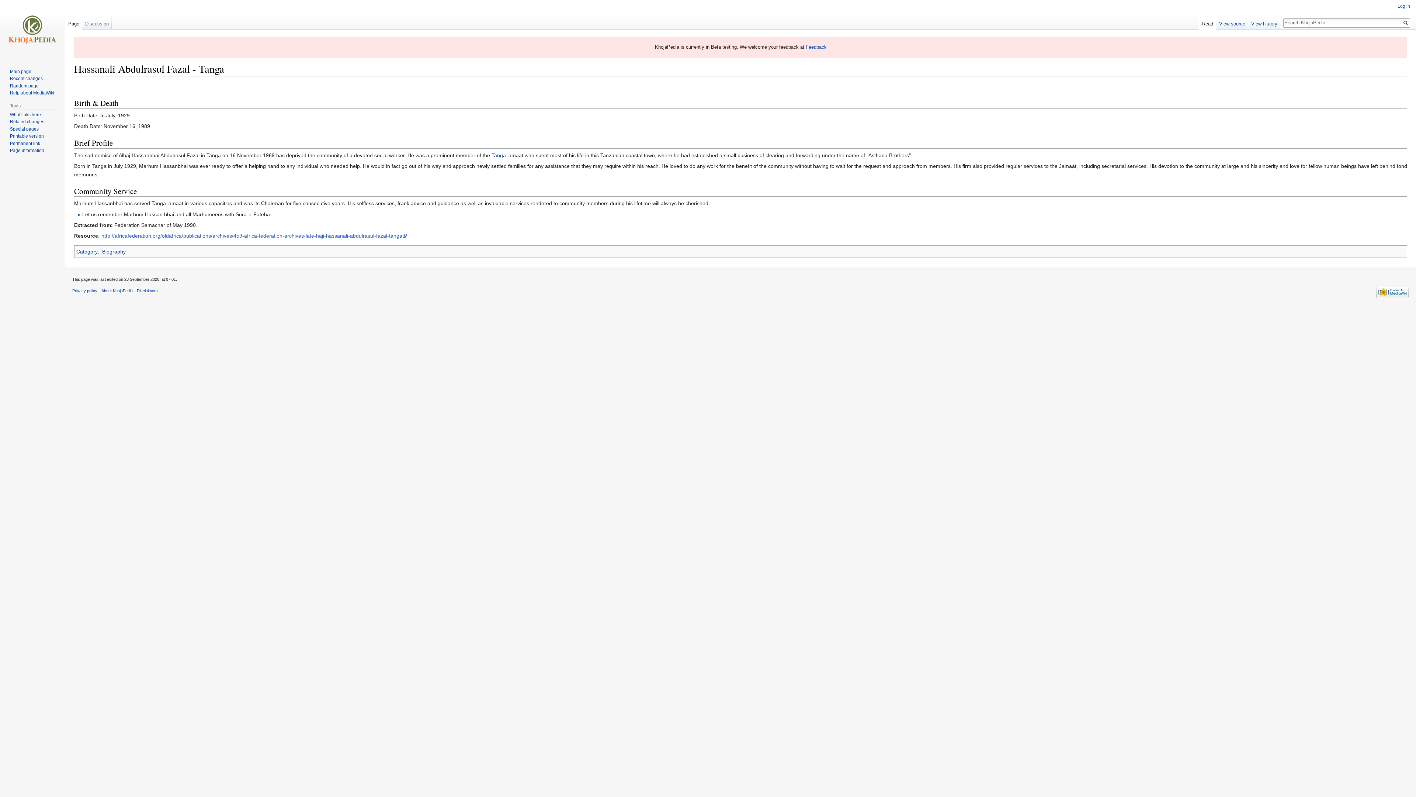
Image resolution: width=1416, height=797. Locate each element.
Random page (24, 86)
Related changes (27, 121)
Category (87, 252)
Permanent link (25, 143)
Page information (27, 150)
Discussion (97, 24)
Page (73, 24)
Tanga (499, 155)
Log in (1404, 6)
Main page (20, 71)
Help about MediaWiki (32, 93)
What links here (25, 114)
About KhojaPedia (117, 291)
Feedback (816, 47)
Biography (114, 252)
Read (1207, 24)
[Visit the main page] (32, 29)
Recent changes (26, 78)
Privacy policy (84, 291)
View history (1264, 24)
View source (1232, 24)
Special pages (24, 129)
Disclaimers (147, 291)
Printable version (27, 136)
